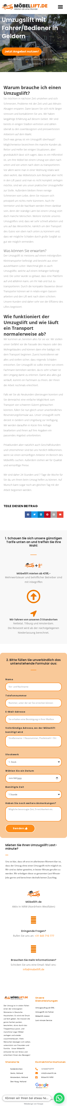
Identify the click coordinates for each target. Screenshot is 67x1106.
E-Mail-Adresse (15, 711)
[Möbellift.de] (33, 894)
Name (9, 679)
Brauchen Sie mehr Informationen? (33, 960)
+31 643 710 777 (44, 935)
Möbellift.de (34, 902)
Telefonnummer (16, 695)
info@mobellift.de (33, 969)
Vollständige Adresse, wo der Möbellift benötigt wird (30, 729)
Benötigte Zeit (14, 787)
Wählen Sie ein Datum (19, 770)
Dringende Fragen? (33, 931)
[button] (60, 7)
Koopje (40, 1103)
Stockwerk (12, 754)
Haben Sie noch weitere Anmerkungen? (30, 803)
